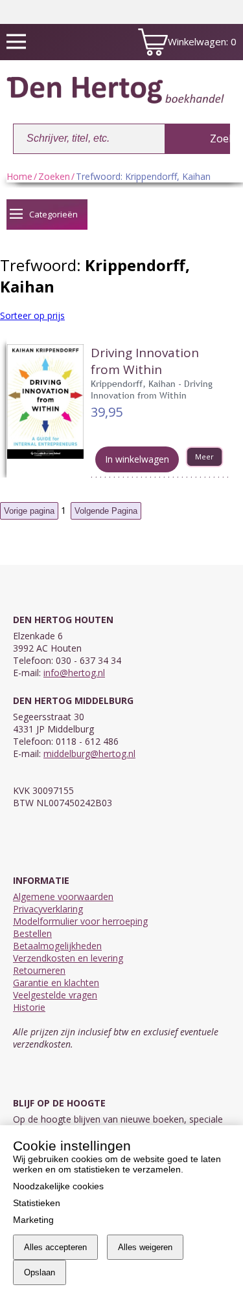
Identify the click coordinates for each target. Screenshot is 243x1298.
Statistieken (36, 1203)
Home (19, 176)
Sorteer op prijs (32, 315)
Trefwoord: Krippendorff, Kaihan (143, 176)
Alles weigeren (145, 1247)
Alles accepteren (55, 1247)
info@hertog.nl (74, 672)
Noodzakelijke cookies (58, 1186)
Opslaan (39, 1272)
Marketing (33, 1220)
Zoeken (54, 176)
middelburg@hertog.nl (89, 753)
